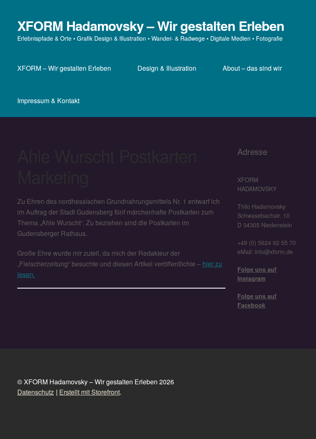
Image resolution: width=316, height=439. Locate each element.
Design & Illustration (166, 68)
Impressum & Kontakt (48, 100)
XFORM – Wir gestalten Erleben (64, 68)
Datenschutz (35, 392)
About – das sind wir (252, 68)
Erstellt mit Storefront (89, 392)
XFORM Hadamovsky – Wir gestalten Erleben (150, 25)
